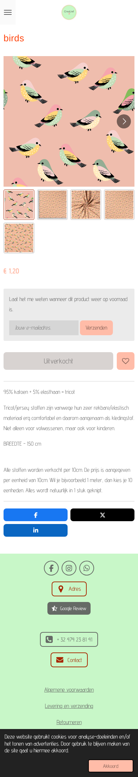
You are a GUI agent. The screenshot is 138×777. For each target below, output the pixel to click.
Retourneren (69, 721)
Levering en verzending (69, 705)
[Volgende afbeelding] (124, 121)
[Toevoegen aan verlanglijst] (125, 361)
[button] (19, 204)
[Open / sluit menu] (8, 12)
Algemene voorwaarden (69, 689)
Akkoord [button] (111, 766)
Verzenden (96, 327)
